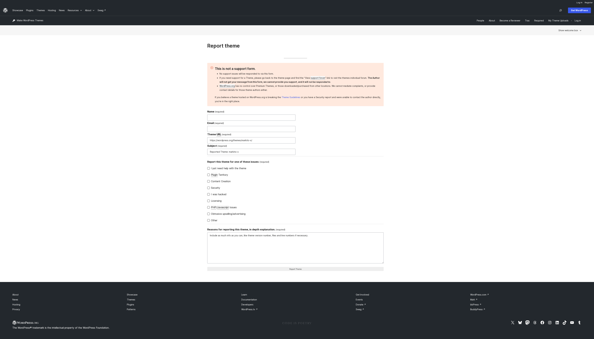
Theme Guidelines (291, 97)
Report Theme (295, 269)
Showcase (132, 294)
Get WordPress (579, 10)
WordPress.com (479, 294)
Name (215, 111)
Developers (247, 304)
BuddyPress (477, 309)
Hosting (16, 304)
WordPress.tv (249, 309)
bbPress (475, 304)
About (15, 294)
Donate (361, 304)
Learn (244, 294)
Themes (131, 299)
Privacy (16, 309)
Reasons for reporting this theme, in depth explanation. (246, 229)
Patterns (131, 309)
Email (215, 123)
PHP (213, 207)
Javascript (223, 207)
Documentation (249, 299)
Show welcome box (568, 30)
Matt (474, 299)
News (15, 299)
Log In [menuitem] (579, 2)
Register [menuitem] (589, 2)
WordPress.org (227, 86)
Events (359, 299)
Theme (219, 134)
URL (219, 134)
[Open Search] (560, 10)
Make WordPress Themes (30, 20)
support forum (318, 78)
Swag (360, 309)
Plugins (130, 304)
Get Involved (362, 294)
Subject (217, 145)
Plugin (214, 174)
